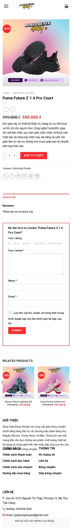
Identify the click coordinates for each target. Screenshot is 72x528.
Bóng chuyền (47, 467)
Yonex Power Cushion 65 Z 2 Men (53, 401)
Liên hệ (43, 460)
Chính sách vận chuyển (17, 467)
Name (12, 280)
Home (6, 93)
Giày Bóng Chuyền (23, 93)
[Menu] (6, 6)
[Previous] (2, 389)
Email (12, 296)
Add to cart (33, 155)
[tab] (36, 197)
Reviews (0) (9, 197)
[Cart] (66, 6)
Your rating (15, 238)
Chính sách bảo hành (16, 460)
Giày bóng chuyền (50, 473)
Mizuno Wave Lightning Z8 (18, 401)
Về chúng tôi (47, 454)
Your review (16, 250)
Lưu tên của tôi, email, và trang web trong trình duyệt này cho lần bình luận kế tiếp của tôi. (36, 318)
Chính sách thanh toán (17, 454)
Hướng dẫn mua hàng (16, 473)
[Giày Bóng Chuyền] (27, 6)
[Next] (69, 389)
